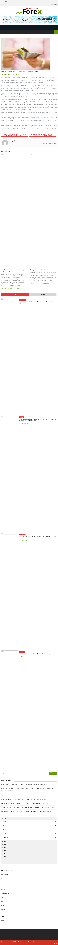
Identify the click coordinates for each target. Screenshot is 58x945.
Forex (3, 890)
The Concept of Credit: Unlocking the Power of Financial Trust (13, 270)
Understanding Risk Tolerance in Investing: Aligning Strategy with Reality (25, 794)
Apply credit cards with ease (39, 270)
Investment (23, 534)
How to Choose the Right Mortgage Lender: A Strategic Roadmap (22, 784)
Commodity (4, 874)
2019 (3, 860)
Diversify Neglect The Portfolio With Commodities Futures (15, 135)
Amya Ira (17, 74)
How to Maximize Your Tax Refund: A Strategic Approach (36, 654)
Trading (3, 909)
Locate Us (53, 4)
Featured (22, 652)
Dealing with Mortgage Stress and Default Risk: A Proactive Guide (23, 807)
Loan (2, 898)
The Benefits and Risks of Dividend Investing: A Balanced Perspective (24, 811)
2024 (4, 844)
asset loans (3, 920)
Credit (3, 878)
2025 (4, 841)
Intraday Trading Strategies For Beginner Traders (42, 135)
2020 (4, 857)
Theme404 (10, 941)
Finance (22, 417)
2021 (3, 854)
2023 (4, 847)
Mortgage (22, 299)
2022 (4, 851)
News (3, 905)
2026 (4, 818)
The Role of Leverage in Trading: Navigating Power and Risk (21, 803)
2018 (3, 863)
